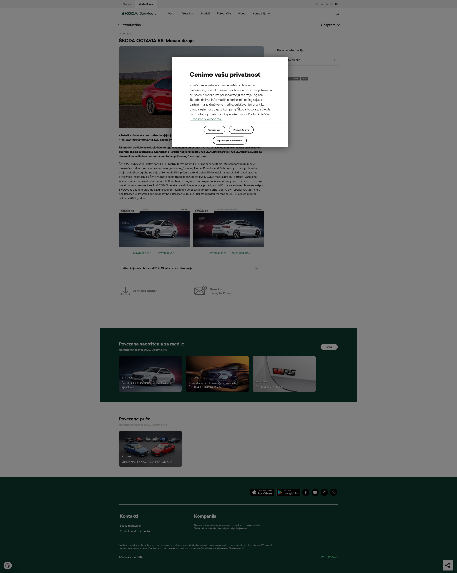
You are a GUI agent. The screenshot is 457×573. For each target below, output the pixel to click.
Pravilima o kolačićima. (206, 119)
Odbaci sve (214, 129)
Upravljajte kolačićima (229, 140)
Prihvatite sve (241, 129)
